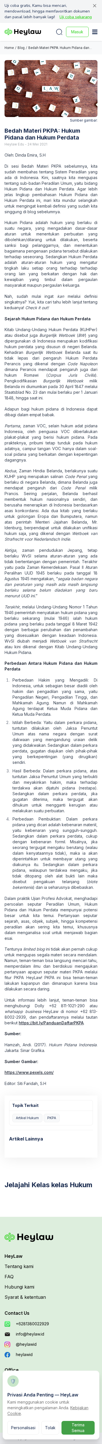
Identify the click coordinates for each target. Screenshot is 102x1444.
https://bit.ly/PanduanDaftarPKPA (51, 1022)
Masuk (77, 31)
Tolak (50, 1427)
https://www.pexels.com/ (29, 1072)
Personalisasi (23, 1427)
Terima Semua (78, 1427)
